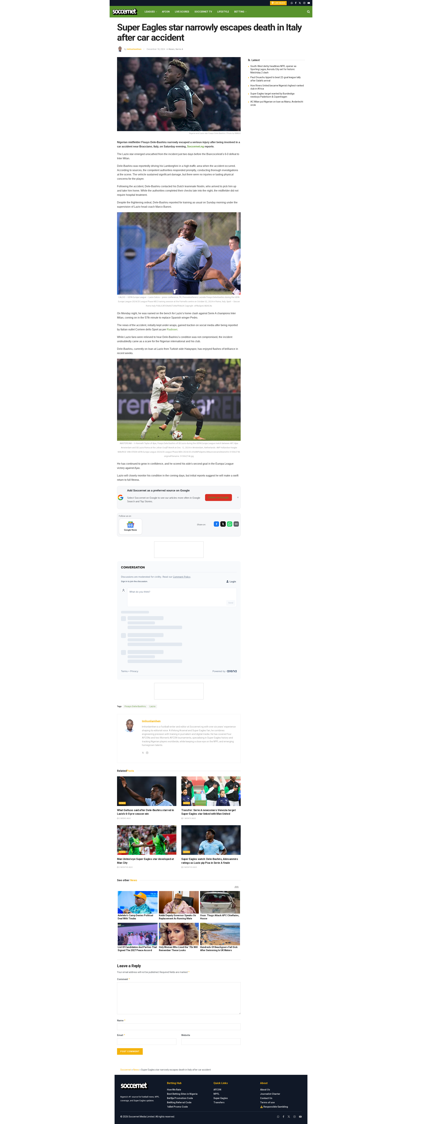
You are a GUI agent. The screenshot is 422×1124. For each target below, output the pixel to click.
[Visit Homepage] (124, 11)
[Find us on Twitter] (300, 3)
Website (185, 1035)
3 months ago (190, 867)
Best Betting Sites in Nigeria (182, 1094)
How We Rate (174, 1089)
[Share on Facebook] (216, 524)
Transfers (219, 1102)
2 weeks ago (125, 818)
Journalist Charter (270, 1094)
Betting (239, 11)
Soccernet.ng (195, 146)
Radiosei (172, 329)
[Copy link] (236, 524)
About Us (265, 1089)
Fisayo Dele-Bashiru (135, 706)
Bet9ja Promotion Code (180, 1098)
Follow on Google (218, 497)
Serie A (179, 49)
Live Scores (182, 11)
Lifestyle (223, 11)
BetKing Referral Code (179, 1102)
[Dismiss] (238, 497)
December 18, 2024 (156, 49)
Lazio (152, 706)
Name (121, 1020)
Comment (123, 979)
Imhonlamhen (134, 49)
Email (121, 1035)
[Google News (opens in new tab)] (130, 527)
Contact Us (266, 1098)
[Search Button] (308, 12)
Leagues (150, 11)
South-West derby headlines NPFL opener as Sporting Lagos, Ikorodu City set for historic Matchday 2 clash (273, 69)
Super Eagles (220, 1098)
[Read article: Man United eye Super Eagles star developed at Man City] (146, 840)
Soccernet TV (203, 11)
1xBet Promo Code (177, 1106)
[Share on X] (223, 524)
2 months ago (126, 867)
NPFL (216, 1094)
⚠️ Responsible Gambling (274, 1106)
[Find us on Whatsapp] (292, 3)
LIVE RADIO (279, 3)
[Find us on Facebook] (295, 3)
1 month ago (189, 818)
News (171, 49)
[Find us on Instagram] (304, 3)
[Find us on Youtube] (309, 3)
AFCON (166, 11)
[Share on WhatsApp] (229, 524)
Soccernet (125, 1069)
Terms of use (267, 1102)
